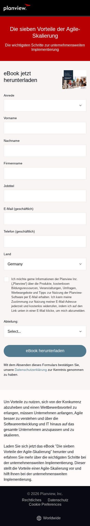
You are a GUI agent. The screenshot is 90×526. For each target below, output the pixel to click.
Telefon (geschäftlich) (19, 231)
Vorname (10, 118)
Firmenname (13, 163)
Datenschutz (58, 500)
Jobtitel (9, 186)
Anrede (9, 95)
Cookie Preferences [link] (45, 504)
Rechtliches (31, 500)
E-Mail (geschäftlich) (18, 209)
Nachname (12, 140)
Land (7, 254)
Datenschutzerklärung (31, 370)
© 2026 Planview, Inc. (45, 494)
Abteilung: (11, 321)
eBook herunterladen (45, 350)
